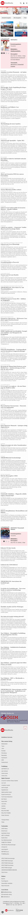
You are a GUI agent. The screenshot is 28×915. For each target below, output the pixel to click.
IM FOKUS (4, 799)
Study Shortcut (5, 815)
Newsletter (4, 755)
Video (2, 822)
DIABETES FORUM (6, 842)
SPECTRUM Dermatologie (8, 858)
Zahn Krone (4, 872)
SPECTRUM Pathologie (7, 863)
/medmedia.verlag (7, 894)
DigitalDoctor (4, 790)
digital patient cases (6, 792)
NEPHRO (5, 851)
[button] (2, 912)
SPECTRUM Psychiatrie (7, 865)
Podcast (3, 808)
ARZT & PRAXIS (5, 835)
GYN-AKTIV (4, 847)
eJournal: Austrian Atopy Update (9, 780)
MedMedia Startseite (6, 737)
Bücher (3, 878)
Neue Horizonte (5, 885)
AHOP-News (4, 828)
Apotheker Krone (5, 833)
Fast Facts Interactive (6, 797)
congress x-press (5, 785)
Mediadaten (4, 744)
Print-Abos (4, 753)
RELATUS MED (5, 810)
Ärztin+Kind (4, 837)
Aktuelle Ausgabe (6, 17)
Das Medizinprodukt (6, 840)
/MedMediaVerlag (6, 892)
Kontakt (3, 750)
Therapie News (5, 819)
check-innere (4, 773)
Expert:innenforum (6, 794)
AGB (2, 760)
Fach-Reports (4, 881)
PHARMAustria (5, 854)
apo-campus (4, 771)
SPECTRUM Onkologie (7, 860)
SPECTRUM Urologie (6, 867)
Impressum (4, 757)
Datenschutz (4, 762)
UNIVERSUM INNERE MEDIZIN (9, 870)
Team (2, 746)
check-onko (4, 775)
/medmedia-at (6, 896)
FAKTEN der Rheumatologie (8, 844)
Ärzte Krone (4, 831)
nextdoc (3, 806)
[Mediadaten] (4, 53)
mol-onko (3, 803)
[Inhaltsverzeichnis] (2, 53)
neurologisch (4, 849)
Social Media (4, 889)
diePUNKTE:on (5, 768)
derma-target (4, 787)
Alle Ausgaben (17, 17)
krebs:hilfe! (4, 801)
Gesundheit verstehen (6, 883)
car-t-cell (3, 783)
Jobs (2, 748)
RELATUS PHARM (5, 813)
